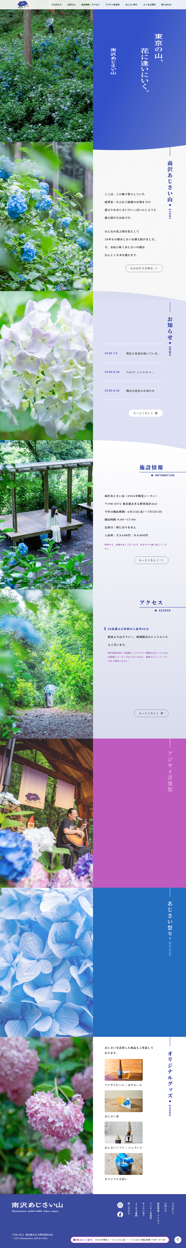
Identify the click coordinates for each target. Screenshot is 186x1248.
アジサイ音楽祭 (112, 4)
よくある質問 (149, 4)
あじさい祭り (131, 4)
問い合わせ (166, 4)
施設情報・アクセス (90, 4)
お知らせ (71, 4)
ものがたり (56, 4)
